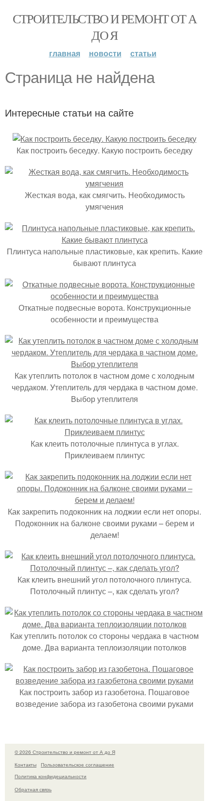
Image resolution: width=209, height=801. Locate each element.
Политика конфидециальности (51, 776)
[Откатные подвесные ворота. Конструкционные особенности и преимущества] (104, 295)
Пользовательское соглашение (77, 764)
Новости (105, 53)
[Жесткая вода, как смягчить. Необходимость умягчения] (104, 183)
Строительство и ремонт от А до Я (105, 26)
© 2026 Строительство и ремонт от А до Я (65, 752)
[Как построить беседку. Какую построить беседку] (104, 138)
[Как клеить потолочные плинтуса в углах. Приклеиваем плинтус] (104, 431)
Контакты (25, 764)
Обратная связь (33, 789)
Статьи (143, 53)
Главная (64, 53)
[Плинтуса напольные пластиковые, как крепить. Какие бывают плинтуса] (104, 239)
